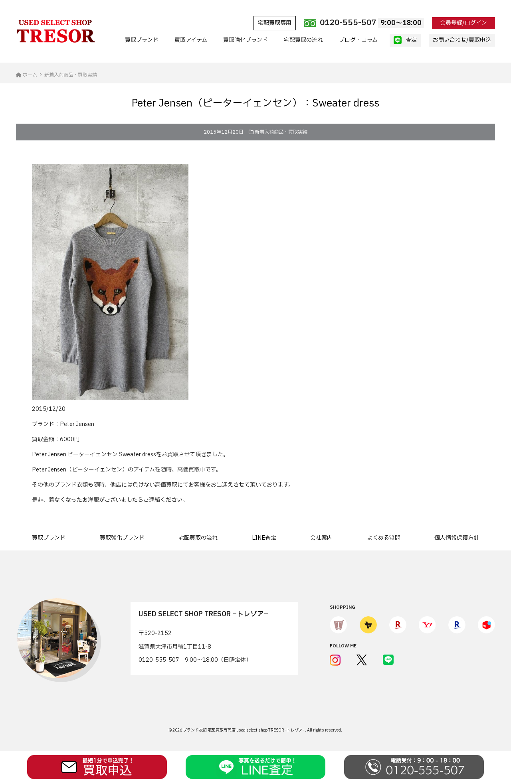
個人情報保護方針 (456, 538)
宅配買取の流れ (303, 40)
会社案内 (321, 538)
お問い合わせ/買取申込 (462, 40)
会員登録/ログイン (463, 23)
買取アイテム (190, 40)
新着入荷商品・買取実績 (281, 132)
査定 (411, 40)
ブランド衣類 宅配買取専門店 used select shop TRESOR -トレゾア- (244, 730)
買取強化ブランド (245, 40)
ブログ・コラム (358, 40)
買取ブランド (141, 40)
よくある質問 (383, 538)
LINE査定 (264, 538)
